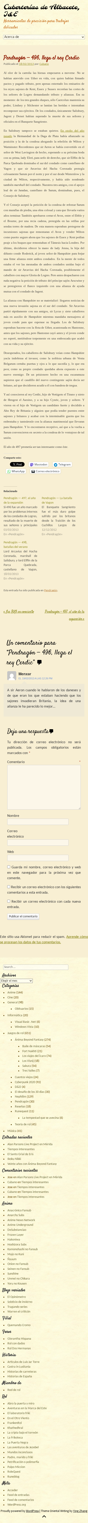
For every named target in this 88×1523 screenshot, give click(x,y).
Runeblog (13, 1477)
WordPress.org (16, 1505)
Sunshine (13, 1273)
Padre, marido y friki (20, 1457)
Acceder (12, 1490)
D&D (18, 1087)
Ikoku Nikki (14, 1159)
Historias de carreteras (21, 1372)
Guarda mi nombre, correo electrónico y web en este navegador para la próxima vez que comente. (44, 873)
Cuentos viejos (24, 1077)
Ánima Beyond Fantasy (29, 1040)
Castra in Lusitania (18, 1367)
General (12, 1002)
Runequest (21, 1111)
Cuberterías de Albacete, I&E (42, 11)
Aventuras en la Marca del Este (27, 1408)
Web (10, 852)
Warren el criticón (18, 1311)
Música (11, 1131)
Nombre (13, 816)
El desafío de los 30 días (29, 1092)
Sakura (26, 1066)
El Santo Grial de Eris (20, 1154)
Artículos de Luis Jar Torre (23, 1362)
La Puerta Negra (17, 1442)
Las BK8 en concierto (19, 611)
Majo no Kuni (15, 1254)
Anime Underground (20, 1225)
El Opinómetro (16, 1297)
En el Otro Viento (18, 1418)
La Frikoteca (15, 1437)
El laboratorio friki (18, 1413)
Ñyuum (11, 1259)
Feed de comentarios (20, 1500)
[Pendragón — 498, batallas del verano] (23, 560)
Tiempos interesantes (21, 1149)
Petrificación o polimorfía (23, 1462)
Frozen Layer (15, 1235)
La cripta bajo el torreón (22, 1432)
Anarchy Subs (15, 1215)
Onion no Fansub (17, 1264)
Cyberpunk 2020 (25, 1082)
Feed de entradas (18, 1495)
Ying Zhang (80, 1511)
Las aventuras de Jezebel (23, 1447)
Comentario (44, 762)
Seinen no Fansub (18, 1269)
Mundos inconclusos (19, 1452)
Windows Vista (24, 1027)
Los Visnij (28, 1061)
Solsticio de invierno (19, 1302)
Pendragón (50, 590)
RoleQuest (14, 1472)
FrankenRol (14, 1423)
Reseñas (20, 1106)
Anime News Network (21, 1220)
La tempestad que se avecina (40, 1118)
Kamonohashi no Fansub (22, 1249)
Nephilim (20, 1096)
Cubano (44, 64)
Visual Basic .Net (25, 1022)
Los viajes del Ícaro (34, 1056)
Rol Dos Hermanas (19, 1348)
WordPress (32, 1511)
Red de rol (13, 1390)
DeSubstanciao (16, 1230)
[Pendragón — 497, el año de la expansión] (23, 516)
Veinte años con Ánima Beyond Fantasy (32, 1164)
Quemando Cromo (18, 1325)
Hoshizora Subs (16, 1244)
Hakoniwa (13, 1239)
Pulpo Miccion (16, 1467)
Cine (10, 997)
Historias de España (19, 1376)
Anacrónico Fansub (19, 1210)
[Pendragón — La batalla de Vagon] (61, 516)
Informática (14, 1015)
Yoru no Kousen (17, 1283)
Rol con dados (16, 1343)
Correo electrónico (15, 834)
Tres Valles (28, 1070)
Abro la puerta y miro (20, 1403)
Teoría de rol (23, 1124)
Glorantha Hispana (19, 1339)
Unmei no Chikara (18, 1278)
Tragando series (17, 1307)
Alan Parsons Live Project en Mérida (30, 1144)
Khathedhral (15, 1428)
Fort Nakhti (29, 1051)
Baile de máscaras (33, 1046)
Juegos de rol (15, 1033)
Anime (11, 992)
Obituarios (21, 1009)
